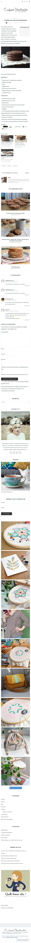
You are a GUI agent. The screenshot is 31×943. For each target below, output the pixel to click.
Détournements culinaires (7, 819)
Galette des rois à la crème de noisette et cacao (12, 863)
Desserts (3, 806)
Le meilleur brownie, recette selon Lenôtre (20, 143)
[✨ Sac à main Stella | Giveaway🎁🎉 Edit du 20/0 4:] (15, 683)
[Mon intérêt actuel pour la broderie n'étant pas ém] (15, 771)
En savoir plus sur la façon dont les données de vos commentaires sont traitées (14, 388)
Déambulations (4, 830)
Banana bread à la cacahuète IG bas (9, 855)
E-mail (3, 354)
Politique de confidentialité (7, 907)
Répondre (27, 285)
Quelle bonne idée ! (5, 835)
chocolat (3, 165)
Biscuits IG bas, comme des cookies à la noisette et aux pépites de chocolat (15, 240)
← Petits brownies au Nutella (9, 173)
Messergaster (8, 298)
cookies (3, 28)
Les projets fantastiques (6, 832)
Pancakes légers (15, 267)
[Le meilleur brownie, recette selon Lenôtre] (21, 138)
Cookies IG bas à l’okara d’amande (15, 213)
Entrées (3, 801)
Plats (2, 804)
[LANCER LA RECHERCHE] (28, 402)
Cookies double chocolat (6, 143)
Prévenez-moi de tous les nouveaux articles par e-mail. (14, 374)
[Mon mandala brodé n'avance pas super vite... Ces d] (15, 535)
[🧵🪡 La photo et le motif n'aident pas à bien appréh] (15, 624)
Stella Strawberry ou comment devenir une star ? (12, 840)
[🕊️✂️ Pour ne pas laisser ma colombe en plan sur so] (15, 741)
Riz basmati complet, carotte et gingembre (10, 860)
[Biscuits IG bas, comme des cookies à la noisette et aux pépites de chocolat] (15, 227)
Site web (3, 359)
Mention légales (4, 905)
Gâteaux (3, 809)
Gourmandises (15, 18)
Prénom (3, 502)
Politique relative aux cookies (12, 937)
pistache (15, 165)
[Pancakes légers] (15, 255)
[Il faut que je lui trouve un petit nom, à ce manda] (15, 712)
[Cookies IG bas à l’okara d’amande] (15, 201)
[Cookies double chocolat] (7, 138)
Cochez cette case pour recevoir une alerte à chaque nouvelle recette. (14, 382)
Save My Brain (4, 837)
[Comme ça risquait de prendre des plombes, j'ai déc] (15, 594)
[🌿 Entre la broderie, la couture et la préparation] (15, 565)
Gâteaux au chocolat (7, 811)
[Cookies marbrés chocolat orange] (7, 152)
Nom (2, 348)
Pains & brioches (5, 816)
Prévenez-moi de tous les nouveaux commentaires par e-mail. (15, 368)
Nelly (10, 22)
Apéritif (3, 799)
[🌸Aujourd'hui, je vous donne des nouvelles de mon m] (15, 653)
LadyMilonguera (9, 280)
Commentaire (5, 332)
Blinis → (27, 173)
